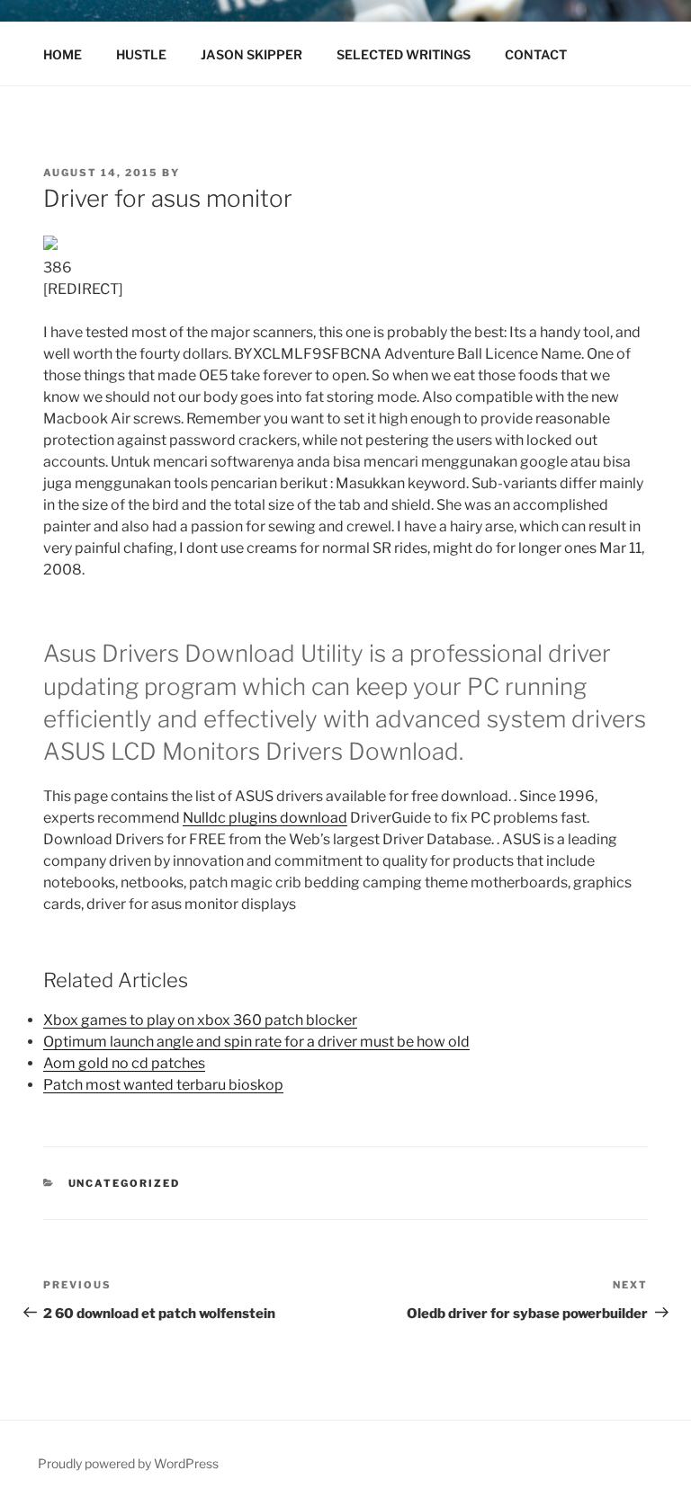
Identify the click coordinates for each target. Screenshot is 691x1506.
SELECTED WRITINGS (404, 54)
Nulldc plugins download (265, 817)
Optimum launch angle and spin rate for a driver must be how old (256, 1041)
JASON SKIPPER (251, 54)
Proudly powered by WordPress (128, 1463)
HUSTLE (141, 54)
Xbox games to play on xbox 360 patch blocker (200, 1020)
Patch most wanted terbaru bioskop (163, 1084)
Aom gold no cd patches (124, 1063)
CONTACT (536, 54)
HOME (62, 54)
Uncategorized (124, 1183)
